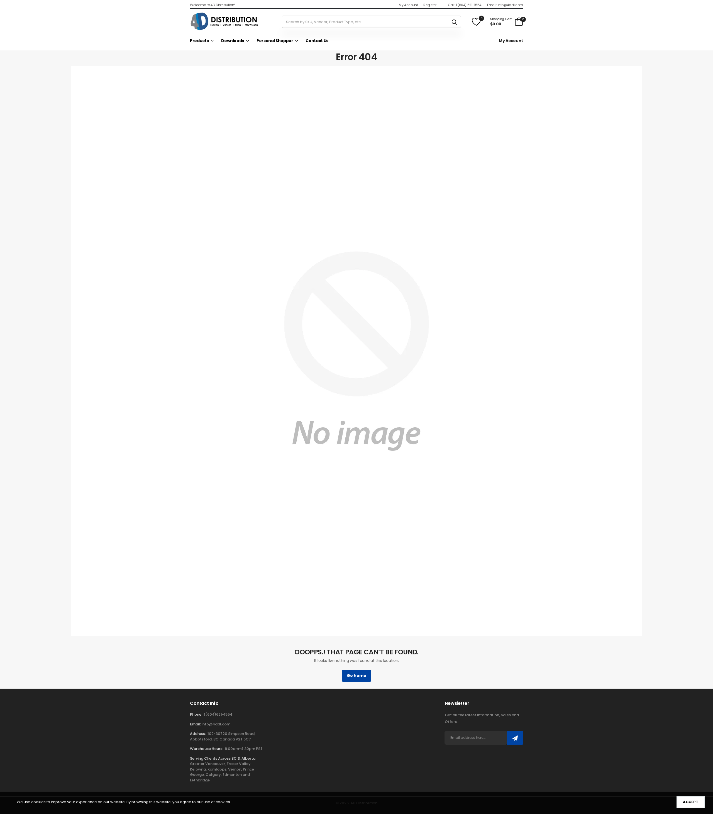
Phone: (196, 714)
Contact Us (317, 40)
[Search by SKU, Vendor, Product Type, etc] (454, 22)
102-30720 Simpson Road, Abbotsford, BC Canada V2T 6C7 (222, 736)
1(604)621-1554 (218, 714)
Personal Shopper (275, 40)
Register (429, 5)
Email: (195, 724)
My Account (408, 5)
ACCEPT (690, 802)
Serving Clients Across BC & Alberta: (223, 758)
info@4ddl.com (216, 724)
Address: (198, 733)
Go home (356, 675)
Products (199, 40)
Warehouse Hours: (206, 748)
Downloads (232, 40)
